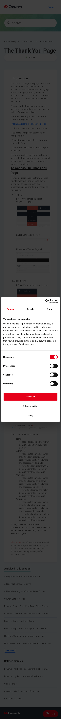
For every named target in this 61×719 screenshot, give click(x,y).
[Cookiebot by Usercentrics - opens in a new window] (45, 301)
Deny (30, 415)
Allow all (30, 396)
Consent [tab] (11, 309)
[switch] (54, 366)
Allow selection (30, 406)
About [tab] (50, 309)
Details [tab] (30, 309)
